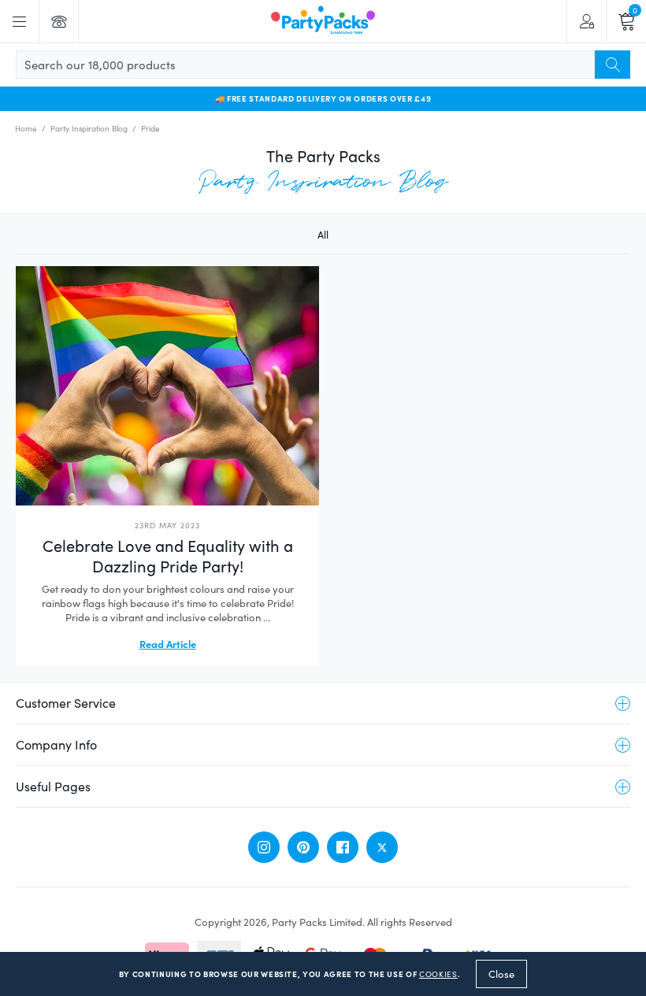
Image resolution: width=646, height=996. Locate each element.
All (323, 235)
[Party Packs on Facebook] (342, 847)
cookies (438, 973)
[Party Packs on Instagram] (264, 847)
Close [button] (501, 974)
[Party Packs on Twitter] (382, 847)
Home (26, 128)
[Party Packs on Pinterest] (303, 847)
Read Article (167, 643)
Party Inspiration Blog (89, 128)
